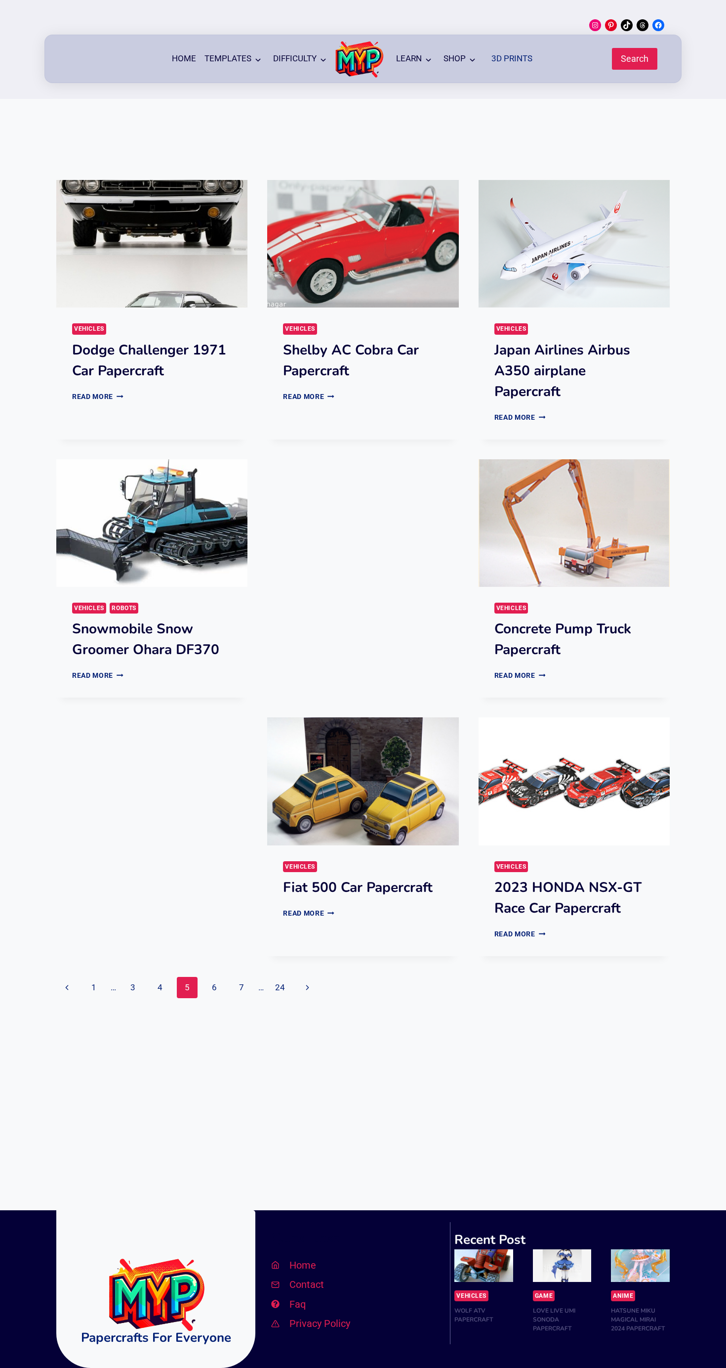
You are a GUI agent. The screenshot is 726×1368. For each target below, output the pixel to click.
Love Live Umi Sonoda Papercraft (554, 1319)
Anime (623, 1295)
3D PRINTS (511, 58)
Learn (409, 58)
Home (184, 58)
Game (544, 1295)
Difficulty (295, 58)
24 (280, 987)
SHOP (455, 58)
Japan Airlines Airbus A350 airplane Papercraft (562, 371)
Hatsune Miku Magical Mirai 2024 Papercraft (638, 1319)
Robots (124, 608)
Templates (227, 58)
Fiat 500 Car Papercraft (358, 887)
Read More (97, 396)
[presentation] (151, 244)
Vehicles (89, 328)
